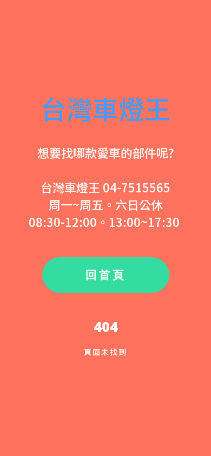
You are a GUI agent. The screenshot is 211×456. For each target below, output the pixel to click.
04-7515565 (136, 187)
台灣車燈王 (105, 108)
